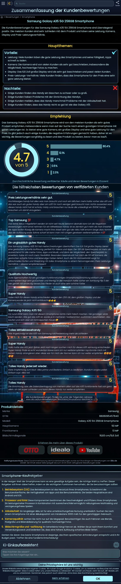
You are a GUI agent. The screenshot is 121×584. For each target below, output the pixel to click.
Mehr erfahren (60, 578)
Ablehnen (23, 579)
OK (98, 579)
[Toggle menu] (3, 3)
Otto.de (113, 460)
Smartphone (28, 17)
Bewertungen (12, 17)
